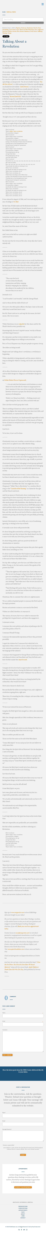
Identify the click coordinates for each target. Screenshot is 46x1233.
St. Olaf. (16, 202)
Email (3, 1021)
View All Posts (11, 12)
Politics (10, 31)
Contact (23, 1217)
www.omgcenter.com (17, 912)
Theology (4, 33)
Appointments (23, 1210)
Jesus (36, 29)
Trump (9, 33)
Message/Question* (7, 1129)
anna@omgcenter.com (22, 933)
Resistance (27, 31)
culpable (21, 324)
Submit (23, 1155)
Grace (17, 29)
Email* (3, 1121)
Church (35, 28)
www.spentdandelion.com (16, 949)
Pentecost (4, 31)
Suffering (40, 31)
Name (3, 1012)
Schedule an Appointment (23, 1187)
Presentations (23, 1206)
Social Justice (33, 31)
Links (23, 1215)
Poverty (14, 31)
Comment (4, 1029)
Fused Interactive (36, 1227)
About (23, 1214)
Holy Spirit (31, 29)
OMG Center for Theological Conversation (15, 4)
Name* (4, 1112)
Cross (39, 28)
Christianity (30, 28)
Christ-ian (23, 28)
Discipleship (5, 29)
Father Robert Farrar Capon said (15, 380)
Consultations (23, 1208)
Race (18, 31)
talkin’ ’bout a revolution (16, 131)
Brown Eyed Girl (15, 96)
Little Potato (24, 87)
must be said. (23, 660)
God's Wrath (12, 29)
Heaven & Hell (24, 29)
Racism (22, 31)
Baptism (18, 28)
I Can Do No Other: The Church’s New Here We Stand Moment (22, 964)
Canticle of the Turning (18, 488)
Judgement (40, 29)
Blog (23, 1212)
